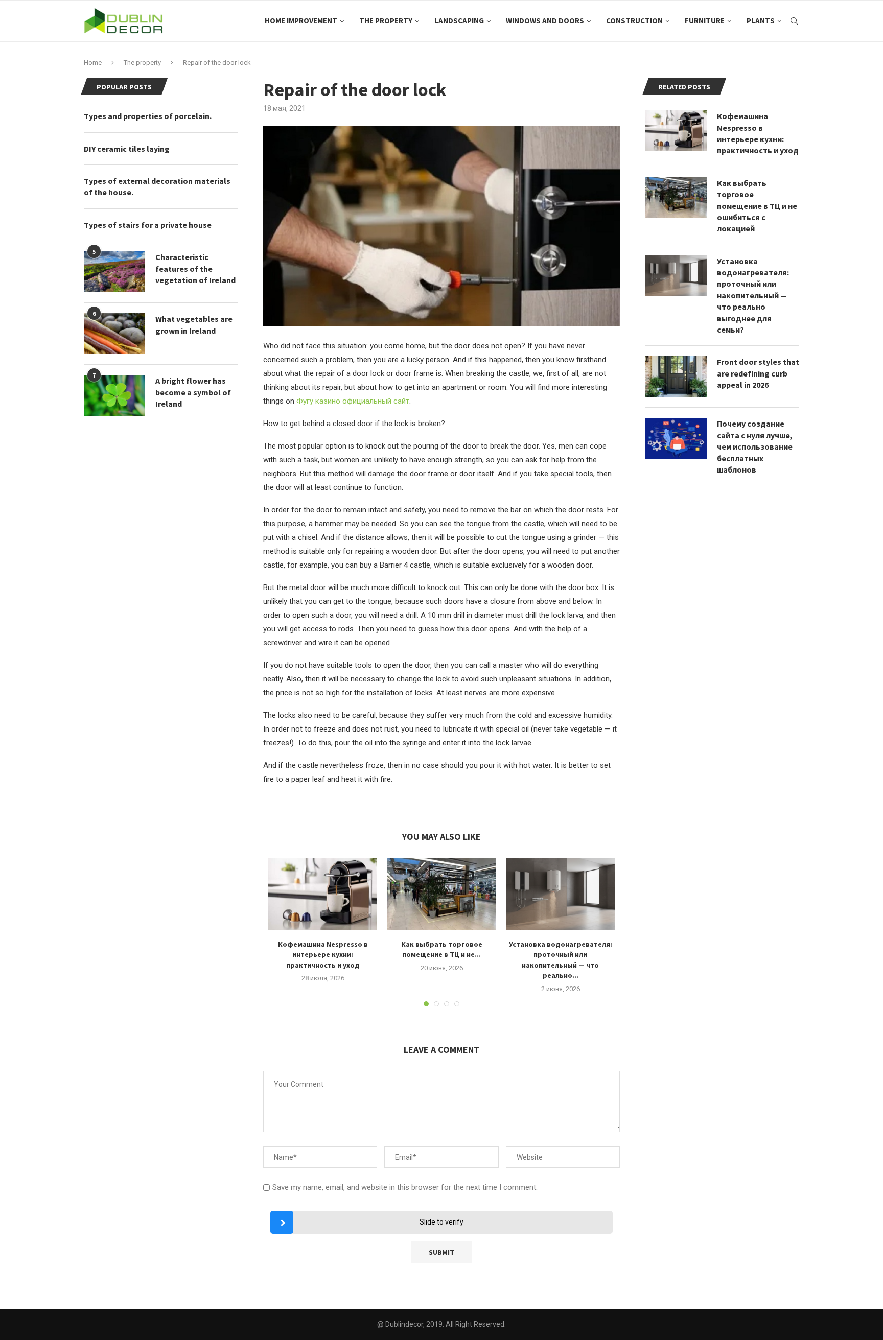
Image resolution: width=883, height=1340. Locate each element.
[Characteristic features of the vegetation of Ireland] (114, 271)
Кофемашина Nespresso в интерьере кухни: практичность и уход (323, 954)
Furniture (705, 21)
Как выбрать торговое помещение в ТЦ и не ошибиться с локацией (757, 206)
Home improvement (301, 21)
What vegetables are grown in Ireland (194, 324)
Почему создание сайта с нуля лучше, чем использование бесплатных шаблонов (755, 446)
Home (93, 62)
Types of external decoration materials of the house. (157, 186)
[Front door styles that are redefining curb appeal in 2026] (676, 376)
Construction (634, 21)
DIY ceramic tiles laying (127, 149)
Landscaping (459, 21)
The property (385, 21)
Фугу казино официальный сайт (352, 401)
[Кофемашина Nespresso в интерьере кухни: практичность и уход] (322, 894)
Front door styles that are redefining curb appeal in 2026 (758, 373)
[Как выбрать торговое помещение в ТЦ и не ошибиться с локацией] (441, 894)
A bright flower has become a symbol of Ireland (193, 392)
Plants (761, 21)
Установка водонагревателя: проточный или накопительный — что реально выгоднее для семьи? (753, 295)
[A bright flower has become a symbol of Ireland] (114, 395)
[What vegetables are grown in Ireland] (114, 333)
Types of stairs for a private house (148, 225)
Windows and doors (545, 21)
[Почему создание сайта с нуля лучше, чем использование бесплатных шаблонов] (676, 438)
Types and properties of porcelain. (148, 116)
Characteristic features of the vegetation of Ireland (195, 268)
